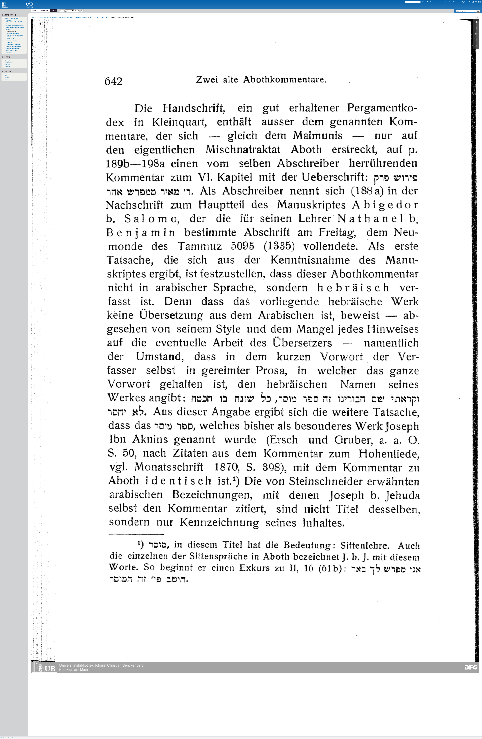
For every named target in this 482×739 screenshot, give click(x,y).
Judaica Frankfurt (12, 40)
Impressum (456, 2)
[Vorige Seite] (63, 10)
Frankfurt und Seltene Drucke (15, 25)
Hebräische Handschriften (15, 35)
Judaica (8, 29)
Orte (6, 75)
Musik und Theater (11, 50)
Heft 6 (104, 17)
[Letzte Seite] (78, 10)
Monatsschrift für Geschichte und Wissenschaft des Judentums (59, 17)
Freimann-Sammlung (13, 33)
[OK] (423, 2)
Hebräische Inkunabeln (14, 37)
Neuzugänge (8, 61)
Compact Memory (12, 31)
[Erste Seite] (60, 10)
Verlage (7, 77)
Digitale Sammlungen (11, 18)
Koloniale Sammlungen (13, 48)
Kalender (7, 66)
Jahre (6, 79)
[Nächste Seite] (75, 10)
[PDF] (476, 40)
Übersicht (44, 10)
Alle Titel (7, 64)
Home (440, 2)
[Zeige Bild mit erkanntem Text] (82, 10)
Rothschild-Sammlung (13, 44)
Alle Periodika (9, 62)
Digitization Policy (467, 2)
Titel (34, 10)
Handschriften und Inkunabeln (15, 27)
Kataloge (9, 42)
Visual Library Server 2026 (7, 738)
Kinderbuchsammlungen (13, 46)
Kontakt (447, 2)
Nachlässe (9, 52)
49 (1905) (94, 17)
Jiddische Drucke (12, 39)
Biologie (8, 23)
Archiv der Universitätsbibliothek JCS (14, 21)
